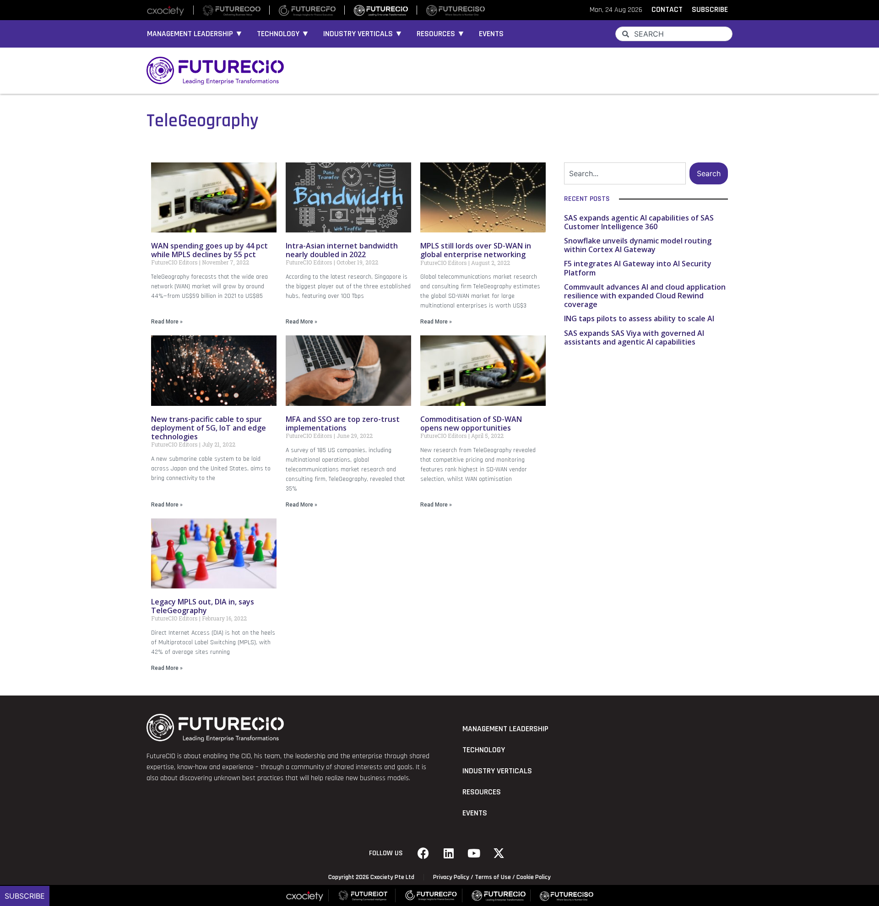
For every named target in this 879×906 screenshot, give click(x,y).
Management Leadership (505, 729)
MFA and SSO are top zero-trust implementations (343, 423)
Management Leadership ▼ (195, 34)
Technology (483, 750)
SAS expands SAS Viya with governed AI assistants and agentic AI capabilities (634, 337)
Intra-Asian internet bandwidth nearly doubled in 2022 (342, 250)
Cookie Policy (533, 877)
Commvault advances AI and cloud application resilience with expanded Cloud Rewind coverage (645, 295)
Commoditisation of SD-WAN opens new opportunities (471, 423)
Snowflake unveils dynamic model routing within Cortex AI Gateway (637, 245)
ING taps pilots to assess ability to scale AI (639, 318)
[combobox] (673, 34)
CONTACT (667, 10)
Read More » (167, 321)
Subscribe (25, 896)
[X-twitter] (499, 853)
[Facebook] (423, 853)
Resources (481, 792)
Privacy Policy (451, 877)
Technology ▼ (283, 34)
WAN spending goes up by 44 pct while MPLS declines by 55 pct (209, 250)
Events (491, 34)
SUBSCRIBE (710, 10)
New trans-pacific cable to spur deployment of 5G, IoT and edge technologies (208, 428)
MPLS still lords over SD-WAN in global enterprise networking (475, 250)
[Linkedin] (448, 853)
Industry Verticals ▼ (363, 34)
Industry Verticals (497, 771)
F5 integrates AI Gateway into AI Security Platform (637, 268)
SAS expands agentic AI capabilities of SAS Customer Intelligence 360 (639, 222)
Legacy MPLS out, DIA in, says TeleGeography (202, 606)
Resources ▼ (441, 34)
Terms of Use (493, 877)
